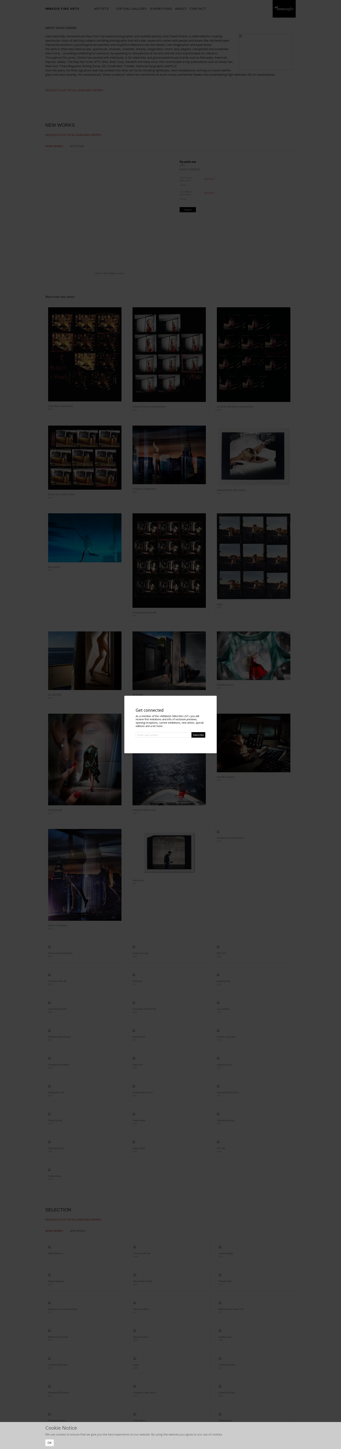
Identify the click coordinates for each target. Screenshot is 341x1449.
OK (50, 1443)
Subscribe (198, 735)
